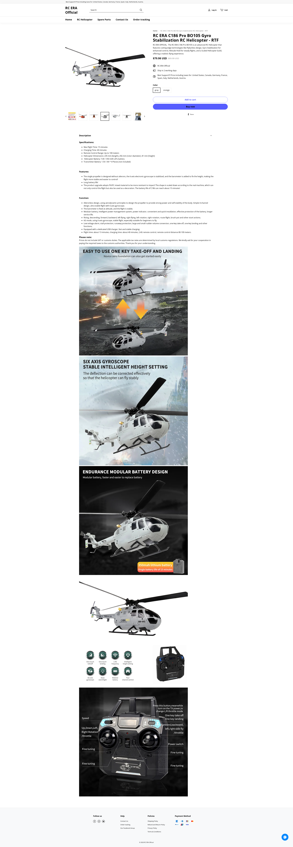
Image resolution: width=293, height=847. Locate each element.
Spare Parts (104, 19)
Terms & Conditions (154, 832)
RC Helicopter (84, 19)
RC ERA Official (71, 10)
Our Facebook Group (127, 828)
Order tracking (141, 19)
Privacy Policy (152, 828)
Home (68, 19)
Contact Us (122, 19)
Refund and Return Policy (156, 825)
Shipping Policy (153, 821)
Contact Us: (124, 821)
